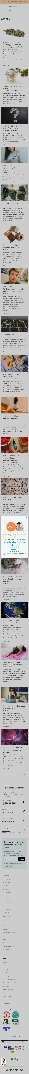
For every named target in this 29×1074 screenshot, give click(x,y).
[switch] (3, 1064)
